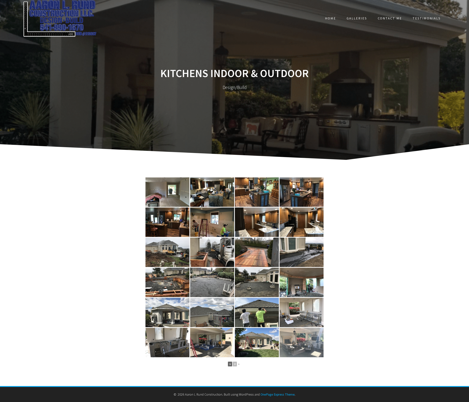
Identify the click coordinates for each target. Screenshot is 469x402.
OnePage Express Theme (278, 394)
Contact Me (390, 18)
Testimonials (427, 18)
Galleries (357, 18)
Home (330, 18)
